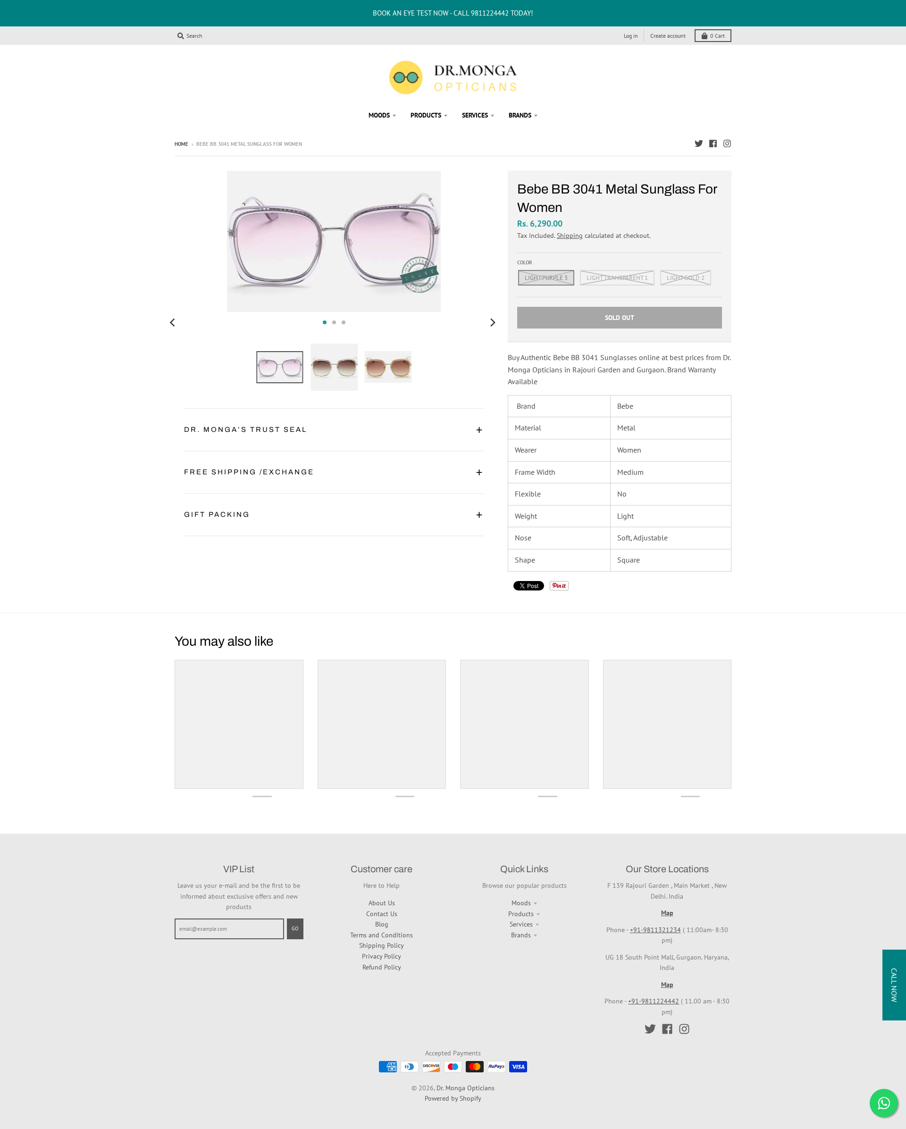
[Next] (492, 322)
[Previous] (173, 322)
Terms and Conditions (381, 935)
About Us (382, 903)
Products (521, 914)
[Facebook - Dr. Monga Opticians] (713, 143)
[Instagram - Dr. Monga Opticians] (727, 143)
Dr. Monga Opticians (465, 1088)
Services (521, 924)
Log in (631, 35)
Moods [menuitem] (379, 115)
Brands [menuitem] (520, 115)
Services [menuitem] (475, 115)
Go (295, 928)
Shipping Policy (381, 945)
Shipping (570, 235)
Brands (521, 935)
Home (181, 144)
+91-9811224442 (653, 1001)
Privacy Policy (381, 956)
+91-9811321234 (655, 930)
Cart (717, 35)
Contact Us (381, 914)
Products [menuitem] (426, 115)
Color (524, 262)
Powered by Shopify (453, 1098)
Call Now (894, 985)
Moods (521, 903)
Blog (381, 924)
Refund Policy (381, 967)
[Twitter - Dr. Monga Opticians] (699, 143)
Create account (668, 35)
